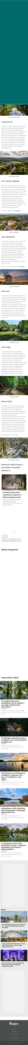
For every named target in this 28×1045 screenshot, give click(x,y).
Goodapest (4, 824)
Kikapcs (3, 682)
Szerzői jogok (14, 1033)
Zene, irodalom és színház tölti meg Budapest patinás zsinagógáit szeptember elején (13, 964)
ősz (19, 540)
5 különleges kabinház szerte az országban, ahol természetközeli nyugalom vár (14, 740)
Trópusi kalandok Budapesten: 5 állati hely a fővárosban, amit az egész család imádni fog (13, 945)
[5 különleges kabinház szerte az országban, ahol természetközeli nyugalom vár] (14, 727)
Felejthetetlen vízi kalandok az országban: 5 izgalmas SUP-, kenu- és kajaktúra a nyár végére (13, 776)
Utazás (5, 536)
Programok (4, 754)
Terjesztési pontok (14, 1037)
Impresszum (14, 1031)
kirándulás (12, 540)
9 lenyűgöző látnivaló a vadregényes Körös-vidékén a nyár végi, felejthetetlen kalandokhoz (12, 704)
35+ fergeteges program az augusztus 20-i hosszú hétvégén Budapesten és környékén (14, 926)
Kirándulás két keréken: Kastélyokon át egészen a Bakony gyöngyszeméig (12, 495)
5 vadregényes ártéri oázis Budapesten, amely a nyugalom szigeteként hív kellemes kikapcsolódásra (13, 846)
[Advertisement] (13, 613)
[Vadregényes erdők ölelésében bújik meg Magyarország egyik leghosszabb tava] (14, 797)
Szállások (4, 719)
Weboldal (18, 211)
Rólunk (14, 1029)
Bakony (5, 540)
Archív (14, 1035)
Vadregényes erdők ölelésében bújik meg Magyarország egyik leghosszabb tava (13, 810)
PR (17, 1043)
